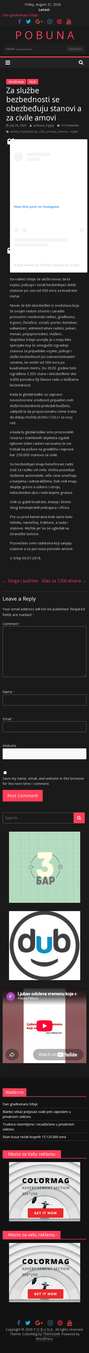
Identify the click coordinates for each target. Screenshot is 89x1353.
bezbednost (28, 132)
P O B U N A (44, 35)
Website (9, 745)
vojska (74, 132)
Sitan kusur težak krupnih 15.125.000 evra (34, 1137)
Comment (12, 623)
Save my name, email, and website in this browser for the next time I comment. (43, 781)
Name (9, 691)
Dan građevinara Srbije (20, 15)
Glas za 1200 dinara (64, 581)
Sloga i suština (20, 581)
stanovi (63, 132)
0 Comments (70, 125)
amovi (14, 132)
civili (41, 132)
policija (51, 132)
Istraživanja (16, 82)
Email (8, 718)
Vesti (32, 82)
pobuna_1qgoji (44, 125)
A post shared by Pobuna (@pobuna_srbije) (47, 265)
